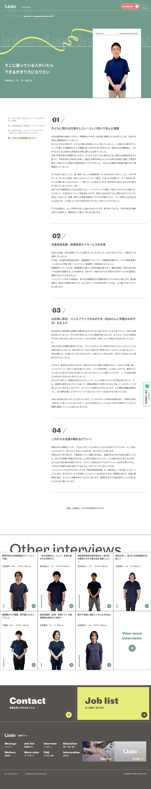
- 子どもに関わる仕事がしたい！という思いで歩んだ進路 (26, 119)
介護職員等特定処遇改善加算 (35, 774)
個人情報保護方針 (11, 774)
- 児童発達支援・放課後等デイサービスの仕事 (26, 125)
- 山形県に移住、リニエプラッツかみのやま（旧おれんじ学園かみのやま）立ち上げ (25, 131)
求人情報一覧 (127, 6)
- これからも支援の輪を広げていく (22, 138)
